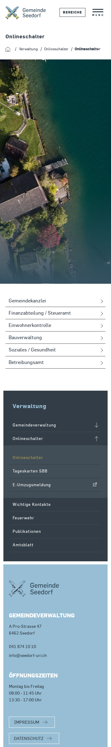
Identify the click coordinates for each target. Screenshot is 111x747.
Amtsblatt (23, 545)
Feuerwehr (23, 518)
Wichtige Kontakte (32, 504)
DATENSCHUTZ (28, 738)
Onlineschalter (28, 457)
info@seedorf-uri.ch (28, 655)
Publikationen (27, 531)
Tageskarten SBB (30, 471)
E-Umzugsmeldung (32, 485)
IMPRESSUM (26, 722)
